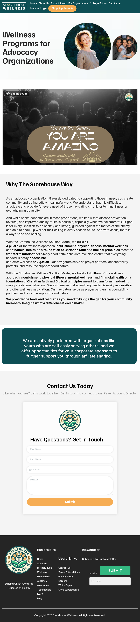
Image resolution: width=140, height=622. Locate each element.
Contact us (64, 567)
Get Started (115, 3)
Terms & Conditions (69, 572)
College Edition (98, 3)
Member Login (38, 8)
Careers (62, 580)
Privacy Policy (65, 576)
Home (33, 3)
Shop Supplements (62, 8)
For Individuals (59, 3)
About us (42, 563)
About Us (44, 3)
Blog (39, 598)
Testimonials (44, 589)
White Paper (65, 585)
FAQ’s (40, 593)
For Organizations (78, 3)
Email (93, 573)
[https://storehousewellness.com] (14, 6)
